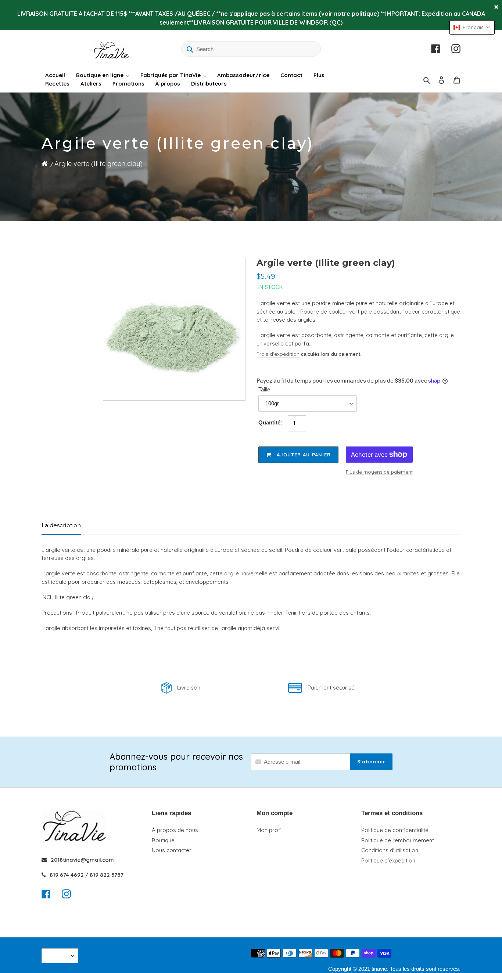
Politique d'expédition (388, 860)
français (58, 955)
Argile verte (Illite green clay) (98, 163)
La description (61, 525)
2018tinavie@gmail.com (82, 859)
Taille (264, 389)
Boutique (163, 840)
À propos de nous (175, 829)
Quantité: (270, 422)
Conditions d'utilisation (389, 850)
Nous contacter (171, 850)
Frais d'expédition (278, 354)
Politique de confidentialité (395, 829)
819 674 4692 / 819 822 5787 (86, 874)
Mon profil (270, 829)
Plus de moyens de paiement (379, 472)
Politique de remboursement (397, 840)
